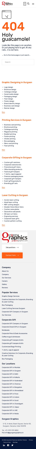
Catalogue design (10, 92)
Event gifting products (12, 181)
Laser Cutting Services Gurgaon (13, 308)
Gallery (4, 284)
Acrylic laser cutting (11, 200)
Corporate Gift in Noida (10, 414)
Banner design (9, 108)
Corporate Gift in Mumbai (11, 367)
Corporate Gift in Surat (10, 400)
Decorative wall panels (12, 212)
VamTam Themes (22, 440)
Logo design (8, 87)
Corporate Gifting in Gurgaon (17, 157)
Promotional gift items (12, 167)
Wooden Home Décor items (14, 207)
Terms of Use (7, 442)
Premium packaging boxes (13, 176)
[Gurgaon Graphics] (7, 3)
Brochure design (10, 89)
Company (5, 274)
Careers (4, 281)
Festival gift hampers (12, 172)
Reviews (5, 288)
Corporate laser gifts (11, 219)
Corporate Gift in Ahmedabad (12, 390)
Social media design (11, 94)
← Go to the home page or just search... (16, 55)
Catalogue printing (11, 129)
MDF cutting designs (11, 205)
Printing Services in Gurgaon (16, 120)
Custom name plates (11, 209)
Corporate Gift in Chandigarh (12, 404)
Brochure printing (10, 127)
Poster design (9, 101)
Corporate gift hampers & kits (12, 340)
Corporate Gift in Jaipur (10, 407)
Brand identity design (12, 103)
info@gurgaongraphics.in (14, 433)
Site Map (15, 442)
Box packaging (9, 141)
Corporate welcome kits (12, 165)
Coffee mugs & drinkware (11, 337)
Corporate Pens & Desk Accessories (14, 333)
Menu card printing (11, 143)
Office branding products (13, 169)
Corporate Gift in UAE (9, 410)
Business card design (12, 106)
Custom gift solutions (12, 162)
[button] (3, 112)
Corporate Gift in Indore (10, 397)
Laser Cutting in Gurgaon (15, 195)
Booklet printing (10, 134)
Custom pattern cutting (13, 221)
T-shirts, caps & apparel (12, 174)
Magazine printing (10, 132)
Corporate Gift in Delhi (10, 374)
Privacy (31, 440)
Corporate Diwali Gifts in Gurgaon (14, 327)
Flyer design (8, 99)
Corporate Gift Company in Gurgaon (15, 312)
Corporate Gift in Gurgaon (11, 371)
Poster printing (9, 136)
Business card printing (12, 125)
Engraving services (11, 216)
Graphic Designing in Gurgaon (17, 82)
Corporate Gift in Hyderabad (12, 381)
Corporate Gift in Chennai (11, 384)
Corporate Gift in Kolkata (11, 377)
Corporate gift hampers (12, 179)
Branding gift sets (11, 183)
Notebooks (6, 330)
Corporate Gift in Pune (10, 394)
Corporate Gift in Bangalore (12, 387)
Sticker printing (9, 139)
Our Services (6, 278)
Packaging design (10, 96)
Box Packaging (7, 305)
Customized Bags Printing (11, 347)
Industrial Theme (11, 440)
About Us (5, 271)
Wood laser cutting (11, 202)
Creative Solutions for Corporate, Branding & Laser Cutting (17, 301)
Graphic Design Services (10, 296)
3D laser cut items (10, 214)
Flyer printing (9, 146)
